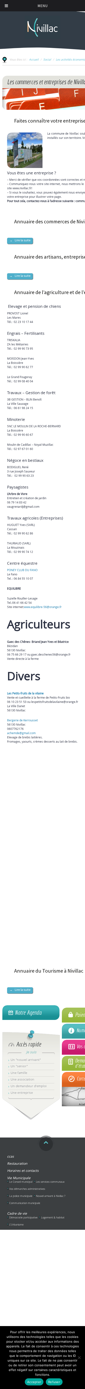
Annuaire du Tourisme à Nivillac (48, 970)
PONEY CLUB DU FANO (22, 570)
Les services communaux (50, 1181)
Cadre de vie (17, 1213)
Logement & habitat (52, 1217)
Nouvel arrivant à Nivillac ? (50, 1196)
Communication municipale (24, 1203)
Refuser (54, 1382)
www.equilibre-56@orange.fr (43, 607)
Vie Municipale (18, 1178)
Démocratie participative (23, 1217)
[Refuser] (79, 1357)
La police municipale (20, 1196)
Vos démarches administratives (27, 1189)
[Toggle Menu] (6, 5)
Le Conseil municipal (20, 1181)
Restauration (17, 1163)
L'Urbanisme (16, 1224)
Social (47, 59)
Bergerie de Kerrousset (22, 720)
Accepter (34, 1382)
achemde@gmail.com (21, 733)
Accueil (33, 59)
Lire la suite (19, 240)
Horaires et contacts (23, 1170)
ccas (10, 1156)
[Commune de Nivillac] (42, 25)
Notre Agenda (28, 1012)
